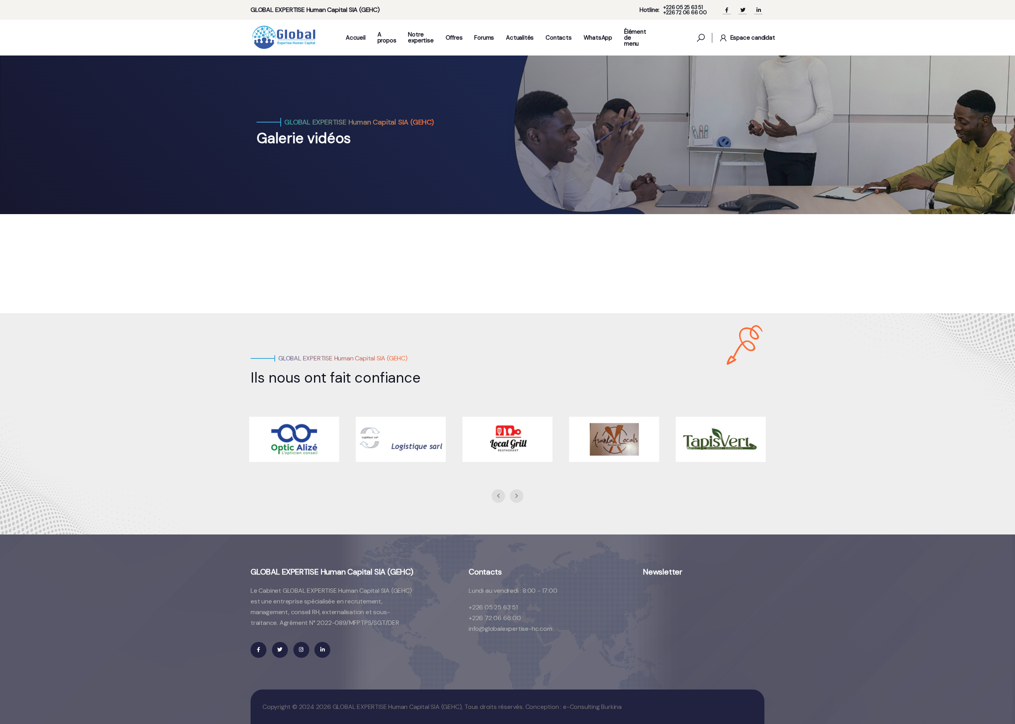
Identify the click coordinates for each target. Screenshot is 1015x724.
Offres (454, 38)
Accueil (356, 38)
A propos (386, 38)
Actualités (520, 38)
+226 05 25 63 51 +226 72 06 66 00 (685, 10)
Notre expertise (420, 38)
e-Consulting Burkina (592, 707)
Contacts (558, 38)
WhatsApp (598, 38)
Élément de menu (635, 38)
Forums (484, 38)
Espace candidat (752, 38)
